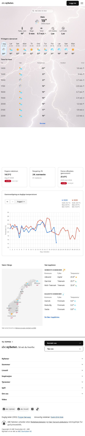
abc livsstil (24, 409)
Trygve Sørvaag (24, 417)
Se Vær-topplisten (51, 317)
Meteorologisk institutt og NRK (25, 328)
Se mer (42, 123)
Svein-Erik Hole (57, 417)
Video (4, 399)
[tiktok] (37, 409)
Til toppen (6, 342)
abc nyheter (10, 409)
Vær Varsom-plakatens (58, 422)
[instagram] (32, 409)
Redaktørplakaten (38, 422)
